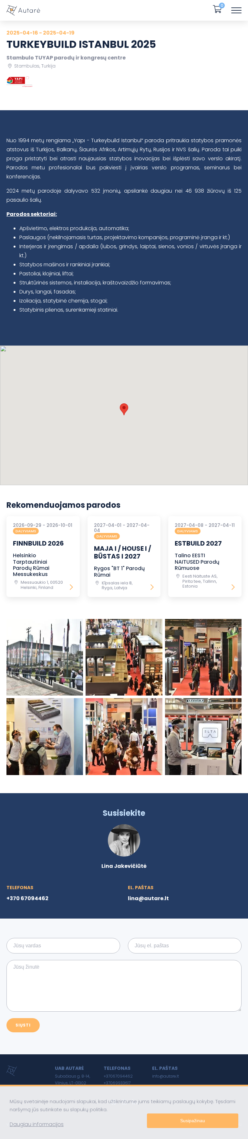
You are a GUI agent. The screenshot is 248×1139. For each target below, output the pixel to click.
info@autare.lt (165, 1076)
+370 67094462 (27, 898)
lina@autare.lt (148, 898)
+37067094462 (118, 1076)
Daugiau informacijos (37, 1124)
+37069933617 (117, 1083)
